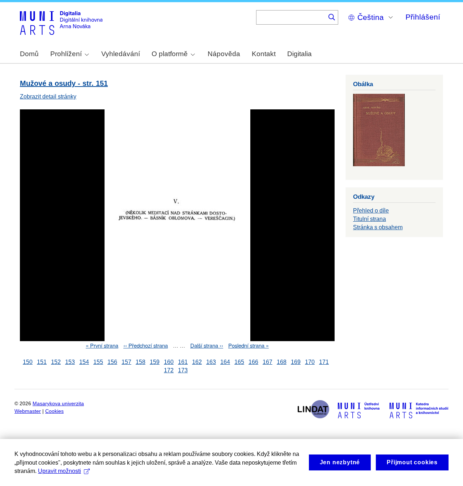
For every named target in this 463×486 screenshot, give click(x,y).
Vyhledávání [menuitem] (120, 53)
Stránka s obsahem (378, 227)
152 (56, 362)
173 (183, 370)
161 (183, 362)
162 (197, 362)
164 (225, 362)
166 (253, 362)
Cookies (54, 411)
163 (211, 362)
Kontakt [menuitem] (264, 53)
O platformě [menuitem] (170, 53)
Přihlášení (422, 17)
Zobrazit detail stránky (48, 96)
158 (140, 362)
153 (70, 362)
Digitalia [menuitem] (299, 53)
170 (310, 362)
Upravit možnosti (59, 471)
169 (296, 362)
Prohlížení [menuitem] (66, 53)
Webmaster (27, 411)
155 (98, 362)
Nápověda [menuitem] (224, 53)
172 (169, 370)
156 (112, 362)
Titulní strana (369, 219)
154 (84, 362)
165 (239, 362)
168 (281, 362)
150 (28, 362)
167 (267, 362)
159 (155, 362)
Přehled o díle (371, 211)
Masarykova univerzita (58, 403)
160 (169, 362)
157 (126, 362)
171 (324, 362)
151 (42, 362)
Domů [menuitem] (29, 53)
